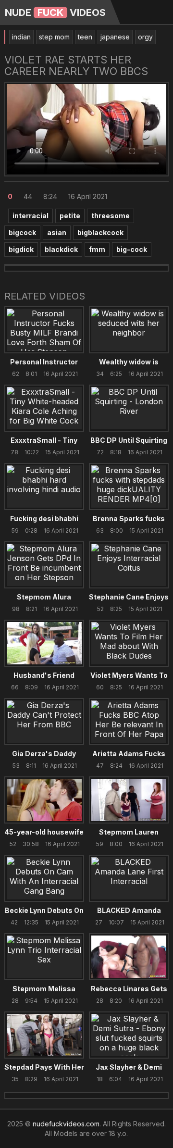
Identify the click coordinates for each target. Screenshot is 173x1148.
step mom (54, 37)
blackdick (61, 249)
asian (56, 232)
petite (70, 216)
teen (85, 37)
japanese (115, 37)
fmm (97, 249)
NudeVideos (55, 12)
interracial (30, 216)
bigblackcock (100, 232)
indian (21, 37)
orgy (145, 37)
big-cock (131, 249)
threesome (110, 216)
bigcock (22, 232)
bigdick (21, 249)
